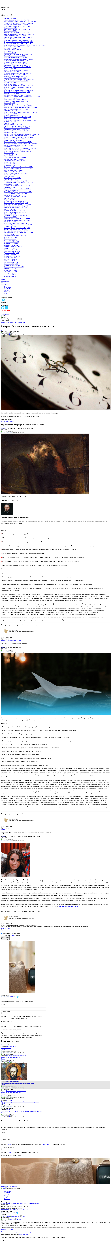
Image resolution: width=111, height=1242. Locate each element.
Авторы (6, 290)
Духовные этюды (11, 1046)
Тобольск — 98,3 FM (10, 268)
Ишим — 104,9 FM (9, 260)
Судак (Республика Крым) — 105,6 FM (15, 193)
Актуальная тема (20, 322)
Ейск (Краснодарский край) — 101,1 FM (16, 70)
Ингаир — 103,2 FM (10, 257)
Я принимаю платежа (11, 935)
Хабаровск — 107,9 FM (11, 221)
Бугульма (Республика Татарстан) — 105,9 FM (18, 40)
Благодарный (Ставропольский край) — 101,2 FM (19, 34)
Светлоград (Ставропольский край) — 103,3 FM (18, 182)
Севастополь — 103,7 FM (11, 184)
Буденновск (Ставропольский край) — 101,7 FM (18, 42)
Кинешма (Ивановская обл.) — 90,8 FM (16, 101)
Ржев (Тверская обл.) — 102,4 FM (14, 170)
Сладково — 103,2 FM (10, 271)
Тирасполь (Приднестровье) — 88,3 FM (16, 203)
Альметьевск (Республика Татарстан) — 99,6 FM (18, 23)
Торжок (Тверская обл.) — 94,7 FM (14, 210)
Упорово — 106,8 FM (10, 273)
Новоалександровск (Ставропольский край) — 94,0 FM (20, 143)
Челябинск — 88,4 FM (10, 226)
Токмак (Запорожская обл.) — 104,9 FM (16, 206)
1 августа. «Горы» (6, 1048)
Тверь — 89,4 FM (9, 199)
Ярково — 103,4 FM (10, 276)
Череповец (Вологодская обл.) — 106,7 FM (17, 228)
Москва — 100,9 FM (10, 18)
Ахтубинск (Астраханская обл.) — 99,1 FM (17, 29)
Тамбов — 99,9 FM (9, 198)
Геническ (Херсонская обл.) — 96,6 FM (15, 62)
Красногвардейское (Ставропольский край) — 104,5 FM (20, 112)
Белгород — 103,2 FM (10, 31)
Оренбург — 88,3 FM (10, 154)
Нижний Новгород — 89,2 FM (13, 140)
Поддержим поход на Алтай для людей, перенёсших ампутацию (20, 1102)
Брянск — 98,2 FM (9, 39)
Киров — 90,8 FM (9, 103)
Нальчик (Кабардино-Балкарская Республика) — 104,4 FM (21, 134)
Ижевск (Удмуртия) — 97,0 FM (13, 84)
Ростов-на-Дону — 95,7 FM (12, 171)
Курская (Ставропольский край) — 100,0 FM (17, 117)
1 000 (4, 928)
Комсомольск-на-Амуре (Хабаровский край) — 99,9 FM (20, 107)
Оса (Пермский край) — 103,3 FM (14, 159)
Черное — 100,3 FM (10, 275)
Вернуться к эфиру (6, 14)
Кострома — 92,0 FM (10, 110)
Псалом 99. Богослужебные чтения (11, 1092)
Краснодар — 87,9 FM (10, 114)
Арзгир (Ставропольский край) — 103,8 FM (17, 26)
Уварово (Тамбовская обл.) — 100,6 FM (15, 215)
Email (3, 1005)
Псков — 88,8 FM (9, 165)
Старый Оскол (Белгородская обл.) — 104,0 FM (18, 192)
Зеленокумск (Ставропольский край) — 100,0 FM (19, 79)
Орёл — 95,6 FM (9, 156)
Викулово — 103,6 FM (11, 250)
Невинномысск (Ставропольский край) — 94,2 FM (19, 135)
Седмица (9, 1109)
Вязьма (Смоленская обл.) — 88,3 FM (15, 56)
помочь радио (5, 281)
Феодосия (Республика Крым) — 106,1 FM (16, 220)
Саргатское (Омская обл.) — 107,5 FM (15, 181)
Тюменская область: (10, 239)
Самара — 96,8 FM (9, 176)
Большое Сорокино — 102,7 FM (13, 246)
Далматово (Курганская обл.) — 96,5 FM (16, 64)
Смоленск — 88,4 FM (10, 187)
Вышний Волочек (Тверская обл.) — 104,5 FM (18, 54)
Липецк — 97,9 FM (10, 121)
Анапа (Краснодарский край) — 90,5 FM (16, 24)
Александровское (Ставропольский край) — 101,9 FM (20, 21)
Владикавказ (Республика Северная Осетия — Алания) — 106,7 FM (24, 45)
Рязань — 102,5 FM (10, 174)
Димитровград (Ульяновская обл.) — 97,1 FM (17, 67)
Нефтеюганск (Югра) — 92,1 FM (14, 139)
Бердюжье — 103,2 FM (11, 245)
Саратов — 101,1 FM (10, 179)
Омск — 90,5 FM (9, 153)
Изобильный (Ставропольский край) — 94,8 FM (18, 85)
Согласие (10, 1016)
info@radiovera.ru (6, 1209)
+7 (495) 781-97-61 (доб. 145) (19, 1209)
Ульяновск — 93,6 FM (10, 217)
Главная (3, 322)
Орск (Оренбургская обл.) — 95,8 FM (15, 157)
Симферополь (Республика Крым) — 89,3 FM (17, 185)
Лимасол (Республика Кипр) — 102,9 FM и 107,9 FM (20, 120)
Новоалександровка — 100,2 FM (14, 267)
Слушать (3, 1046)
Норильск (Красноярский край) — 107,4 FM (17, 149)
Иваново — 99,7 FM (10, 82)
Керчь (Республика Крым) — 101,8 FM (15, 99)
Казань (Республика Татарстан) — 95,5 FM (17, 92)
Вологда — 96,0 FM (10, 51)
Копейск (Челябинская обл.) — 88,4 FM (16, 109)
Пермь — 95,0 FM (9, 164)
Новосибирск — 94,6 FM (11, 146)
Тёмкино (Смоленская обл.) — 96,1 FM (15, 201)
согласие (10, 1026)
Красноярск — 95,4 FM (11, 115)
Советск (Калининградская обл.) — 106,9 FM (17, 189)
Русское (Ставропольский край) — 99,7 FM (17, 173)
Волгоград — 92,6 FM (10, 48)
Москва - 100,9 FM (6, 15)
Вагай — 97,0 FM (9, 248)
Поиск (19, 319)
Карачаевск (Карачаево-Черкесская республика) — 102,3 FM (22, 96)
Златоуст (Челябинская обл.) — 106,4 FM (16, 81)
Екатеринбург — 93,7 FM (11, 71)
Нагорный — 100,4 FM (11, 264)
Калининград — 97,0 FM (11, 93)
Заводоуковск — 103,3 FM (12, 256)
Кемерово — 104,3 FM (10, 98)
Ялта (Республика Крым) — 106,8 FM (15, 235)
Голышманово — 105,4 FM (12, 251)
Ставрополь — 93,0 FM (11, 190)
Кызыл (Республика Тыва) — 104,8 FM (15, 118)
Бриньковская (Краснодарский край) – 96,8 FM (18, 37)
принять (3, 1240)
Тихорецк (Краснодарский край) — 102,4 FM (17, 204)
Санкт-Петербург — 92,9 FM (12, 178)
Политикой (6, 1018)
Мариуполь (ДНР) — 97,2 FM (13, 124)
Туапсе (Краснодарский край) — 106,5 (15, 212)
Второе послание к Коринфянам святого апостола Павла (17, 1083)
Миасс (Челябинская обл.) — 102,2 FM (15, 129)
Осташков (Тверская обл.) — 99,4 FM (15, 160)
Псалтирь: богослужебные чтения (11, 640)
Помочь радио (5, 937)
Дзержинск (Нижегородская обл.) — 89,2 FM (17, 65)
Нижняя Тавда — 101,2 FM (12, 265)
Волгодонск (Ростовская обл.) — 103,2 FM (16, 46)
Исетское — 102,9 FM (10, 259)
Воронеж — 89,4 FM (10, 53)
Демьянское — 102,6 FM (11, 253)
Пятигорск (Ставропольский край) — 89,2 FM (18, 168)
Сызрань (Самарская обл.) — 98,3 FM (15, 196)
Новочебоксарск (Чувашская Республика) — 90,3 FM (20, 148)
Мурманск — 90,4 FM (10, 132)
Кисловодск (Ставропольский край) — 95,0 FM (18, 106)
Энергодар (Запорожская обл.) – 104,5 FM (16, 231)
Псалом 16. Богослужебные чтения (11, 1057)
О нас (6, 293)
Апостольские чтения (7, 421)
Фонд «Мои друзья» (17, 1203)
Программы (7, 287)
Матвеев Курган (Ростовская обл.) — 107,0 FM (18, 126)
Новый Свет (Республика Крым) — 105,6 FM (17, 151)
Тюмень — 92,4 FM (10, 214)
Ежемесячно (6, 933)
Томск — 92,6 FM (9, 209)
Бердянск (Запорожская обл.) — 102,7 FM (16, 32)
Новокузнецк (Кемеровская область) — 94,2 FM (18, 145)
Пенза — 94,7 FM (9, 162)
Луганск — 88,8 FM (10, 123)
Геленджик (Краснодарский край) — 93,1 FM (17, 60)
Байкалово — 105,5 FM (11, 243)
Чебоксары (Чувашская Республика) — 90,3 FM (18, 224)
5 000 (8, 928)
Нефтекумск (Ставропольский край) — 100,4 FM (18, 137)
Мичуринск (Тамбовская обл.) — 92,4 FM (16, 131)
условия (12, 935)
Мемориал (7, 1199)
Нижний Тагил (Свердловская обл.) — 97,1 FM (18, 142)
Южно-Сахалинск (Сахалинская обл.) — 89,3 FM (18, 232)
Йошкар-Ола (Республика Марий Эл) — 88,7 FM (18, 90)
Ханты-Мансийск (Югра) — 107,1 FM (15, 223)
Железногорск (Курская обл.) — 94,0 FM (16, 74)
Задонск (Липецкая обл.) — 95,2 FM (15, 78)
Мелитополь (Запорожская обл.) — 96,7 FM (17, 128)
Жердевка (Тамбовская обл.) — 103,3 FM (16, 76)
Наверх (3, 1186)
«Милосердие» (27, 1203)
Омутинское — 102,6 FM (11, 270)
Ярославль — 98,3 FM (10, 237)
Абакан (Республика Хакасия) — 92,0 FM (16, 20)
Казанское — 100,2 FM (11, 262)
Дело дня (3, 279)
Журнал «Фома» (5, 1203)
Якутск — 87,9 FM (9, 234)
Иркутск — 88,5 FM (10, 89)
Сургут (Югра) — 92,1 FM (12, 195)
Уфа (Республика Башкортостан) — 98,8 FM (17, 218)
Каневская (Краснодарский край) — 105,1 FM (17, 95)
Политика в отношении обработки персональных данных (18, 1232)
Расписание (7, 288)
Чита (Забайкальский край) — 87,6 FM (15, 229)
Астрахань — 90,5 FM (10, 28)
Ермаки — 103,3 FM (10, 254)
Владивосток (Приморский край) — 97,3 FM (17, 43)
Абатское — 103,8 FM (10, 240)
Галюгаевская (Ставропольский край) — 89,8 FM (18, 59)
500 (2, 928)
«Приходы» (35, 1203)
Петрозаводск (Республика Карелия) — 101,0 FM (18, 167)
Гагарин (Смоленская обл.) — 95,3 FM (15, 57)
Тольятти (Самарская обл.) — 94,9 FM (15, 207)
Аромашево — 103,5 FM (11, 242)
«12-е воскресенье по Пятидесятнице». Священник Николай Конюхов (21, 1111)
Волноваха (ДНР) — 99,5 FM (12, 49)
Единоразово (16, 933)
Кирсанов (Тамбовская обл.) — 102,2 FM (16, 104)
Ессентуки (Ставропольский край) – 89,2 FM (17, 73)
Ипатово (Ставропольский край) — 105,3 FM (17, 87)
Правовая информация (7, 1229)
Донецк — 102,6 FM (10, 68)
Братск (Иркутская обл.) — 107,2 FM (15, 35)
